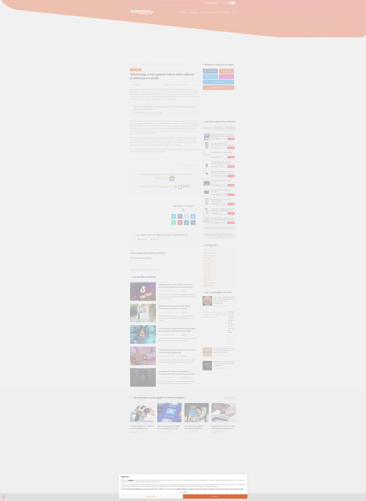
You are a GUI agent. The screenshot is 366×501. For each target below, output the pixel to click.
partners (130, 480)
